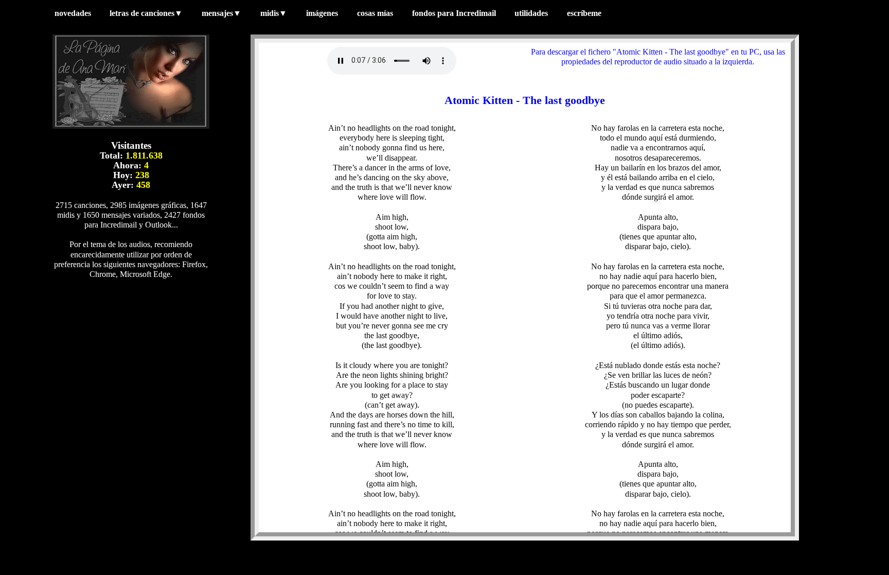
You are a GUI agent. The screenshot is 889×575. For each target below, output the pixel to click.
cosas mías (375, 13)
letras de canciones (146, 13)
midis (273, 13)
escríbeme (585, 13)
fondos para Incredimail (454, 13)
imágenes (322, 13)
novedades (73, 13)
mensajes (221, 13)
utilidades (531, 13)
